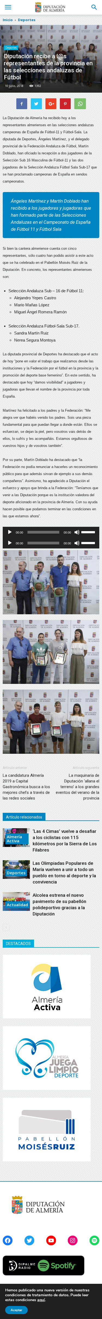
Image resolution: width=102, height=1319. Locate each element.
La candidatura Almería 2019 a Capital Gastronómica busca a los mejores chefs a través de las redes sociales (26, 787)
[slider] (89, 532)
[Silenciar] (77, 532)
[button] (94, 7)
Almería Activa (14, 838)
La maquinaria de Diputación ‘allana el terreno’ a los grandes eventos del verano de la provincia (77, 787)
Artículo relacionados (24, 817)
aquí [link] (41, 1299)
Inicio (8, 19)
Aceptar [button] (16, 1310)
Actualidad (17, 904)
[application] (51, 532)
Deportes (11, 48)
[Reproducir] (10, 532)
